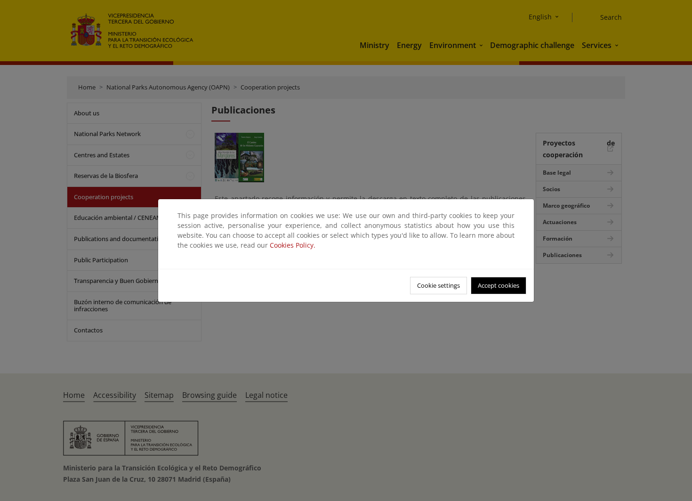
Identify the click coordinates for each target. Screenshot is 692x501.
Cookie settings (438, 285)
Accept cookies (498, 285)
